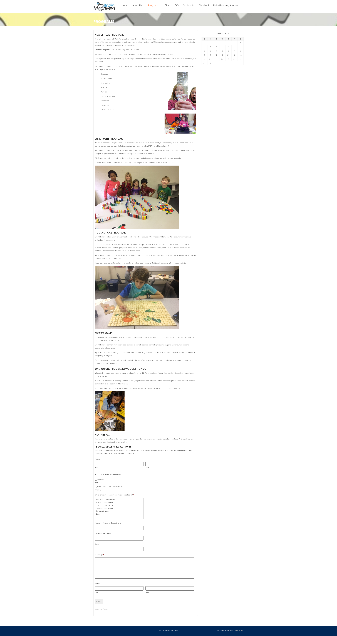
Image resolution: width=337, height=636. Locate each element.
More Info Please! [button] (101, 609)
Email (97, 544)
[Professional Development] (119, 508)
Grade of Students (103, 533)
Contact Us (189, 5)
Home (125, 5)
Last (147, 468)
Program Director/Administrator (109, 486)
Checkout (204, 5)
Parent (99, 483)
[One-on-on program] (119, 505)
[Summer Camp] (119, 511)
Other (99, 490)
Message (99, 555)
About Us (137, 5)
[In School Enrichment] (119, 502)
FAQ (177, 5)
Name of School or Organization (108, 523)
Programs (153, 5)
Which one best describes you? (108, 474)
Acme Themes (238, 630)
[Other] (119, 514)
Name (97, 459)
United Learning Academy (226, 5)
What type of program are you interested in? (114, 495)
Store (167, 5)
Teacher (100, 479)
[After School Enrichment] (119, 499)
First (96, 468)
